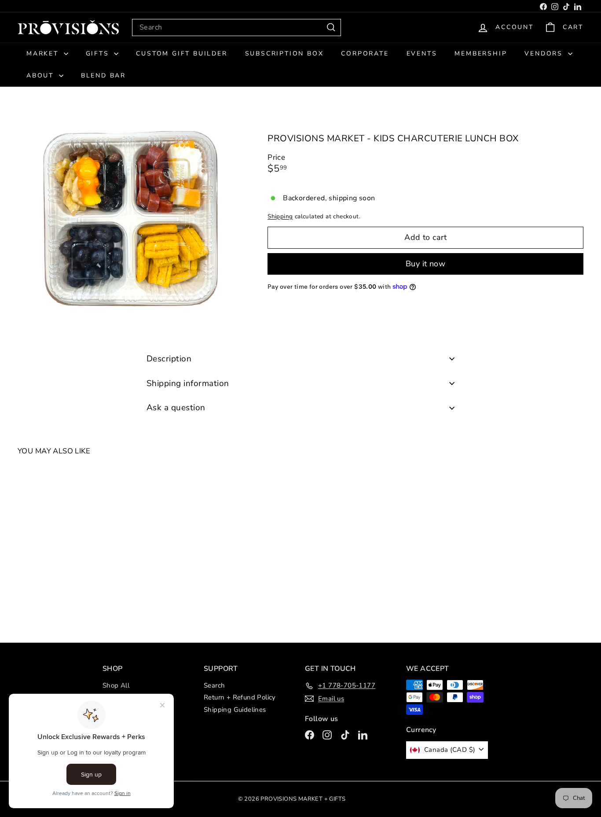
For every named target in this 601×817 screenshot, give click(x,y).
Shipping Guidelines (235, 709)
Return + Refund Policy (240, 697)
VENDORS (544, 53)
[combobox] (236, 27)
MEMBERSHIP (480, 53)
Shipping (280, 216)
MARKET (44, 53)
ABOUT (41, 75)
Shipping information (188, 383)
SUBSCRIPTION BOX (284, 53)
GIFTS (99, 53)
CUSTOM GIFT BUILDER (181, 53)
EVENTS (422, 53)
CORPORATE (364, 53)
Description (169, 358)
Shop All (116, 685)
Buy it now (426, 263)
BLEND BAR (103, 75)
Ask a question (176, 407)
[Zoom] (128, 219)
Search (214, 685)
